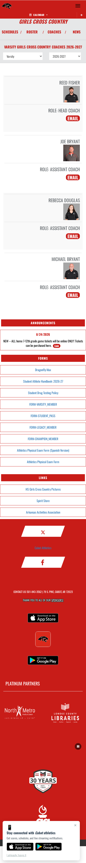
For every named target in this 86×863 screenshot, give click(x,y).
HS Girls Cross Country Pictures (43, 489)
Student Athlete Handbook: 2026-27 (43, 381)
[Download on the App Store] (20, 847)
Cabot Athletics (43, 547)
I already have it (16, 855)
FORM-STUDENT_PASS (43, 415)
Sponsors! (57, 600)
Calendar (38, 15)
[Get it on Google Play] (48, 847)
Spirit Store (43, 500)
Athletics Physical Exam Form (43, 461)
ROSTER (32, 32)
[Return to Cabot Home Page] (6, 5)
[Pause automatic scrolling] (78, 746)
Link (56, 346)
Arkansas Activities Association (43, 512)
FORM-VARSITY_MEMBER (43, 404)
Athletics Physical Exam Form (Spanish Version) (43, 450)
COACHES (54, 32)
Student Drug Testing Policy (43, 392)
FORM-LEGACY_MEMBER (43, 427)
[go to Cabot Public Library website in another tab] (66, 712)
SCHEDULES (10, 32)
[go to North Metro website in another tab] (20, 712)
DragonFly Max (43, 369)
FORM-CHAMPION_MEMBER (43, 438)
